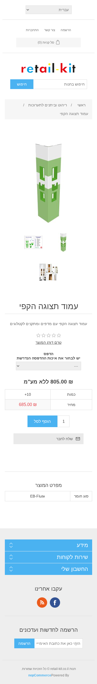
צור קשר (49, 30)
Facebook (55, 602)
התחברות (32, 30)
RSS (42, 602)
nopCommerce (39, 675)
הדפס (48, 354)
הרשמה (66, 30)
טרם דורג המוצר (48, 342)
